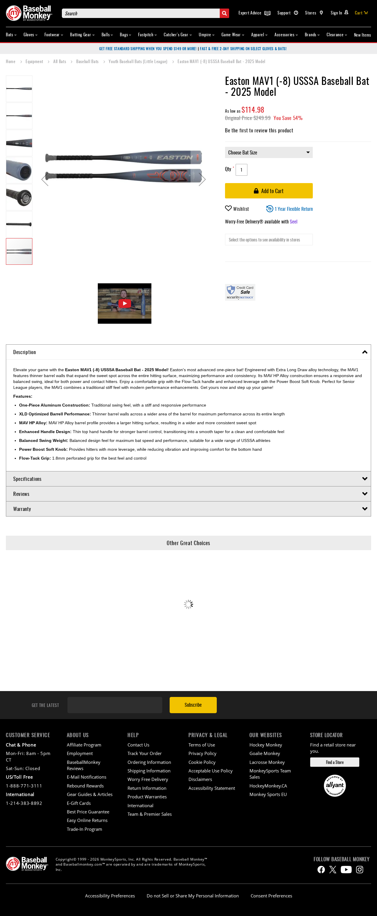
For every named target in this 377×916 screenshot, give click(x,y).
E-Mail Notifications (86, 777)
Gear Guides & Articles (90, 794)
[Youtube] (346, 869)
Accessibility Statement (211, 788)
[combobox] (145, 13)
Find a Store (335, 762)
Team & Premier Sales (150, 814)
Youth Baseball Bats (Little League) (138, 61)
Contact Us (138, 745)
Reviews (21, 493)
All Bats (60, 61)
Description (24, 352)
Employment (80, 753)
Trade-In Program (84, 829)
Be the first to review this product (259, 130)
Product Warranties (147, 797)
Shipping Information (149, 771)
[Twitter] (332, 869)
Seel (293, 221)
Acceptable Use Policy (210, 771)
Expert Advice (250, 12)
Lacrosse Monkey (267, 762)
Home (11, 61)
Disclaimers (200, 779)
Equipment (35, 61)
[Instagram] (359, 869)
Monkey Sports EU (268, 794)
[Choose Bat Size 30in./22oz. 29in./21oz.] (298, 155)
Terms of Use (201, 745)
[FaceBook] (321, 869)
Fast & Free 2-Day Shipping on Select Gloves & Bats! (243, 48)
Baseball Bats (88, 61)
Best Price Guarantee (88, 812)
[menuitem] (11, 34)
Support (284, 12)
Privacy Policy (202, 753)
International (140, 805)
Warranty (22, 508)
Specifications (27, 478)
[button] (45, 179)
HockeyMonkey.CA (268, 786)
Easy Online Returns (87, 820)
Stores (311, 12)
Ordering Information (149, 762)
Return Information (147, 788)
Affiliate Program (84, 745)
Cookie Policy (202, 762)
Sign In (336, 12)
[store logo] (31, 13)
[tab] (188, 352)
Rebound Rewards (85, 786)
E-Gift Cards (79, 803)
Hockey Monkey (265, 745)
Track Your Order (145, 753)
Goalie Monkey (264, 753)
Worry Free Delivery (148, 779)
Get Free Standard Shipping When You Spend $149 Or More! (148, 48)
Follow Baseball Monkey (341, 859)
